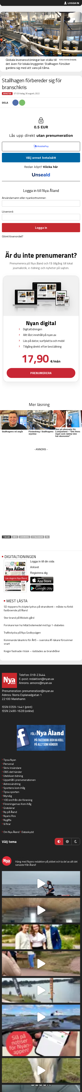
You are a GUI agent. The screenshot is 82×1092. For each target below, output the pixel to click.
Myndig (7, 796)
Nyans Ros (9, 816)
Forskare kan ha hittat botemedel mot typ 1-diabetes (34, 625)
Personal (8, 764)
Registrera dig (38, 572)
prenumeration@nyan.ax (38, 691)
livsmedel (24, 537)
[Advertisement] (41, 493)
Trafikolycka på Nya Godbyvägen (22, 633)
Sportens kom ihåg (14, 788)
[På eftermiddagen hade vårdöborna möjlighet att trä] (41, 936)
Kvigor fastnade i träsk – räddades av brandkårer (32, 651)
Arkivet (34, 567)
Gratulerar (9, 808)
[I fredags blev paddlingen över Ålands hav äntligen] (41, 883)
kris (15, 537)
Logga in (73, 3)
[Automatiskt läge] (59, 841)
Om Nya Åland (11, 832)
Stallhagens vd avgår (12, 431)
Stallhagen (37, 537)
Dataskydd (28, 832)
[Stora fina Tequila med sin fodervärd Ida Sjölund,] (41, 1070)
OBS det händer (12, 772)
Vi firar (7, 824)
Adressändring (11, 784)
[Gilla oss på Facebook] (41, 738)
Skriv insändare (12, 768)
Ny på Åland (10, 812)
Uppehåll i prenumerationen (19, 780)
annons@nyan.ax (41, 682)
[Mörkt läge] (76, 841)
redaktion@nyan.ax (41, 678)
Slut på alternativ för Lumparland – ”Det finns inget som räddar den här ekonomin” (67, 432)
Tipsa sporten (11, 792)
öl (47, 537)
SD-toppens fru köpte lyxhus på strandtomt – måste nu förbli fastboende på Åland (38, 608)
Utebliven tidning (13, 776)
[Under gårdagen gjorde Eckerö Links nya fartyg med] (41, 1017)
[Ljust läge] (67, 841)
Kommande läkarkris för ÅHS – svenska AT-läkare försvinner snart (38, 642)
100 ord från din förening (17, 800)
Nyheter (7, 93)
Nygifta (7, 820)
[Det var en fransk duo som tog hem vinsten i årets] (41, 990)
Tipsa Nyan (9, 760)
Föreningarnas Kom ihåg (17, 804)
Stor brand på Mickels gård (19, 618)
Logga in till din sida (42, 561)
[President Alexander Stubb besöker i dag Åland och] (41, 963)
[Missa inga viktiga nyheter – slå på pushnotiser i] (41, 1043)
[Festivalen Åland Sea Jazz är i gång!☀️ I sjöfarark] (41, 910)
